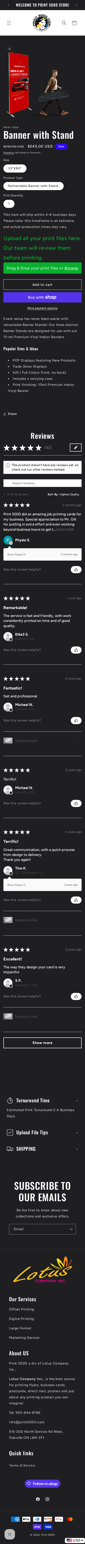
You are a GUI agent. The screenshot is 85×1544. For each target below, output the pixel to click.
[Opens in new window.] (11, 543)
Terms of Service (22, 1465)
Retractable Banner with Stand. (33, 186)
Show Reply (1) (16, 554)
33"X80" (15, 168)
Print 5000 (48, 1534)
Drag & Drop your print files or (42, 268)
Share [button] (12, 414)
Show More (65, 529)
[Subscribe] (71, 1229)
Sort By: (53, 494)
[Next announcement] (77, 5)
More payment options (42, 308)
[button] (9, 23)
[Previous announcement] (8, 5)
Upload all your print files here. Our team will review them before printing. (42, 248)
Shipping (8, 152)
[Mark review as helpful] (76, 569)
